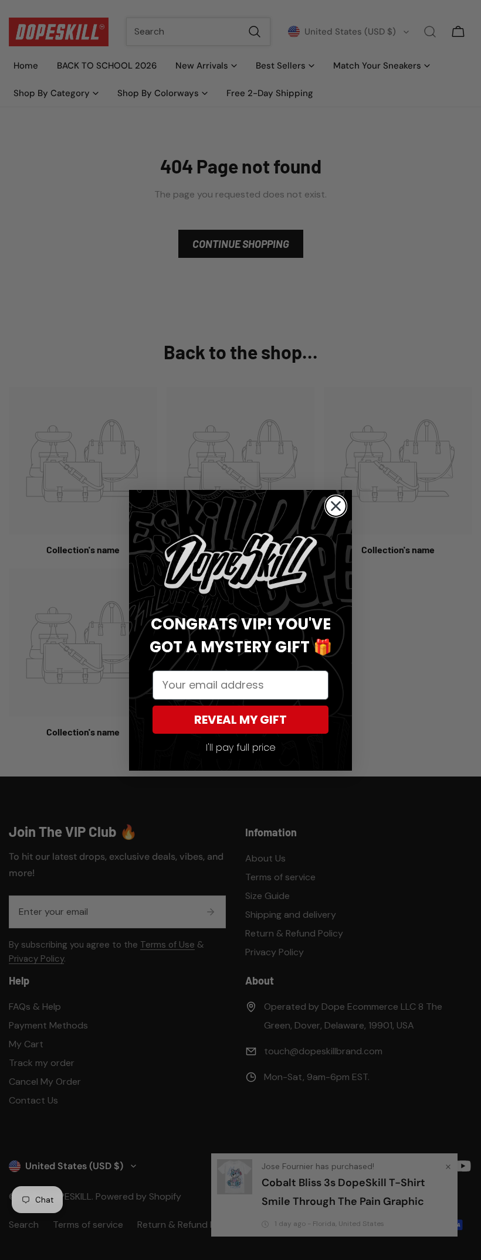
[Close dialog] (336, 506)
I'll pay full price (241, 747)
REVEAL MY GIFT (240, 719)
